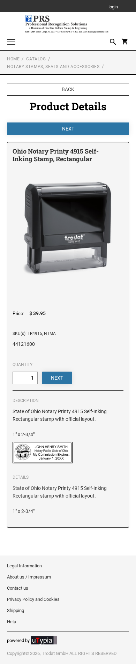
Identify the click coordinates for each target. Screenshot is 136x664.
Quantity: (23, 364)
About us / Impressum (29, 577)
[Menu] (11, 43)
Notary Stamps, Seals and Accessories (53, 66)
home (13, 59)
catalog (36, 59)
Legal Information (24, 565)
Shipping (15, 610)
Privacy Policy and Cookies (33, 599)
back (68, 89)
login (113, 7)
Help (11, 621)
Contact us (17, 588)
